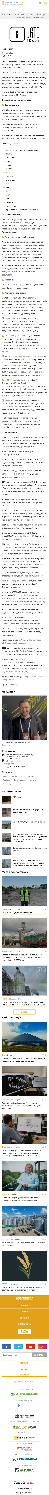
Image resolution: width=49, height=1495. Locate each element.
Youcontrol (14, 662)
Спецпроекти (7, 1100)
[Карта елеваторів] (24, 1331)
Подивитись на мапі (15, 766)
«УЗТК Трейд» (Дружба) (15, 380)
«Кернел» (38, 654)
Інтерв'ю (5, 1194)
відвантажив (24, 604)
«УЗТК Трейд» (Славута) (15, 335)
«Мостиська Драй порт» (23, 595)
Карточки (6, 1284)
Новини (5, 909)
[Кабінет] (24, 1336)
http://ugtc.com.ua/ (9, 763)
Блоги (4, 1055)
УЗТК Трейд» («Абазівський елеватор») (23, 356)
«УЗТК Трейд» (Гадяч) (14, 318)
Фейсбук (14, 684)
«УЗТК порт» (10, 400)
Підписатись (39, 1355)
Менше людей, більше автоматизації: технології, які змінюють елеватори (29, 16)
